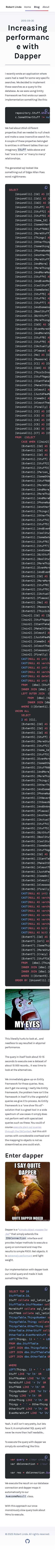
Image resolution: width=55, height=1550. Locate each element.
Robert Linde (14, 7)
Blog (36, 7)
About (46, 7)
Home (27, 7)
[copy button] (46, 110)
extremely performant (20, 1255)
